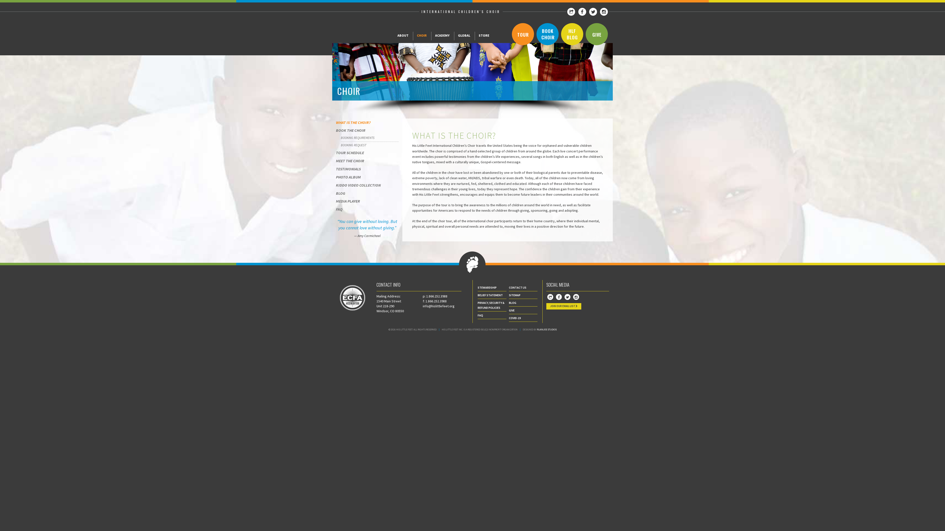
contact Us (517, 287)
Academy (442, 35)
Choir (422, 35)
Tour (523, 34)
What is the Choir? (353, 122)
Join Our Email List (563, 306)
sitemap (514, 295)
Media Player (348, 201)
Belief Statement (490, 295)
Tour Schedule (350, 152)
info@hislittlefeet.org (439, 306)
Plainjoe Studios (547, 329)
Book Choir (548, 34)
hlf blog (572, 34)
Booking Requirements (358, 138)
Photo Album (348, 177)
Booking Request (353, 145)
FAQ (339, 209)
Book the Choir (350, 130)
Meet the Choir (350, 160)
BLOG (512, 303)
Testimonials (348, 168)
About (403, 35)
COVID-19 (515, 318)
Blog (340, 193)
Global (464, 35)
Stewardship (487, 287)
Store (484, 35)
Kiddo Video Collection (358, 185)
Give (596, 34)
